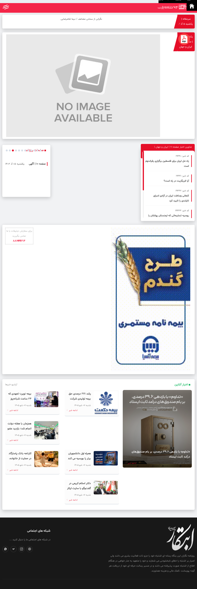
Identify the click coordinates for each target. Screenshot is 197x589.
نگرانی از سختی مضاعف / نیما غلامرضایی (81, 19)
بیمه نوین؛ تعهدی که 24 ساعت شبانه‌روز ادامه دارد (19, 399)
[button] (6, 150)
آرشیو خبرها (11, 384)
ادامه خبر (131, 463)
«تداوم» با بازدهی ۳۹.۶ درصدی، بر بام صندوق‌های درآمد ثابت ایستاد (161, 454)
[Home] (192, 7)
